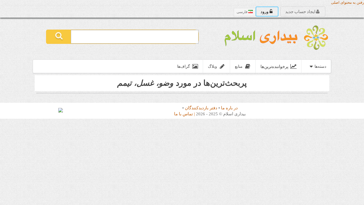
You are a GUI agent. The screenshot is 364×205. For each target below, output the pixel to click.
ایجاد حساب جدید (300, 11)
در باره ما (229, 107)
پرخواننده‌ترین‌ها (274, 66)
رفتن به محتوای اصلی (347, 3)
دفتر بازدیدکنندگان (201, 107)
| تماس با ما (184, 113)
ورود (264, 11)
